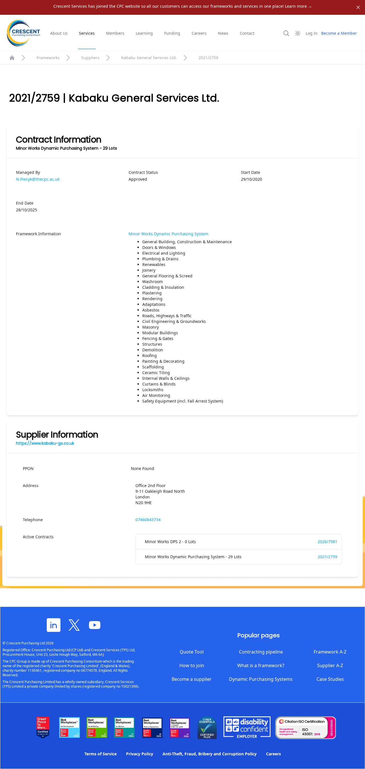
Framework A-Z (330, 652)
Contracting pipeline (261, 652)
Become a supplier (192, 679)
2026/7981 (327, 541)
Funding (172, 33)
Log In (312, 33)
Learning (144, 33)
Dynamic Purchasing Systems (261, 679)
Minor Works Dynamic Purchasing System (168, 233)
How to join (191, 665)
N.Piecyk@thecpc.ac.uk (38, 179)
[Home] (12, 58)
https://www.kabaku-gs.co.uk (45, 443)
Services (87, 33)
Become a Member (339, 33)
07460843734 (148, 519)
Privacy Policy (139, 753)
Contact (247, 33)
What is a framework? (260, 665)
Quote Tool (192, 652)
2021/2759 (327, 556)
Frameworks (48, 57)
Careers (199, 33)
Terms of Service (100, 753)
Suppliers (90, 57)
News (223, 33)
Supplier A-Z (330, 665)
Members (115, 33)
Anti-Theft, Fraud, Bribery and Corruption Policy (210, 753)
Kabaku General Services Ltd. (149, 57)
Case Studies (330, 679)
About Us (59, 33)
